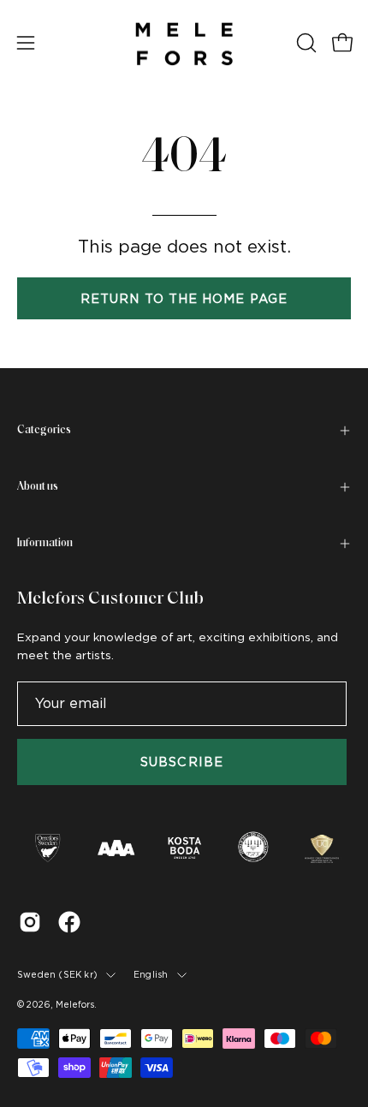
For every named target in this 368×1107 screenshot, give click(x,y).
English (151, 974)
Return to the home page (184, 298)
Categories (44, 430)
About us (37, 486)
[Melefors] (184, 43)
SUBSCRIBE (181, 761)
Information (45, 543)
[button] (305, 43)
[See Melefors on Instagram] (30, 922)
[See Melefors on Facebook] (69, 922)
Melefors (75, 1004)
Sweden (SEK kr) (57, 974)
